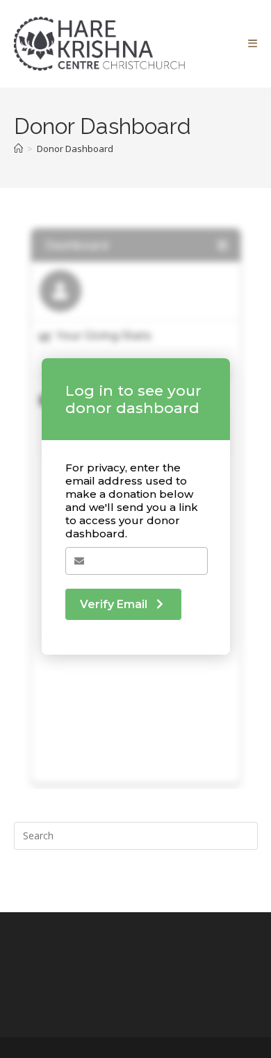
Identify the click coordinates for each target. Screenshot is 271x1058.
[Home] (18, 148)
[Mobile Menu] (253, 43)
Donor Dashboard (75, 148)
